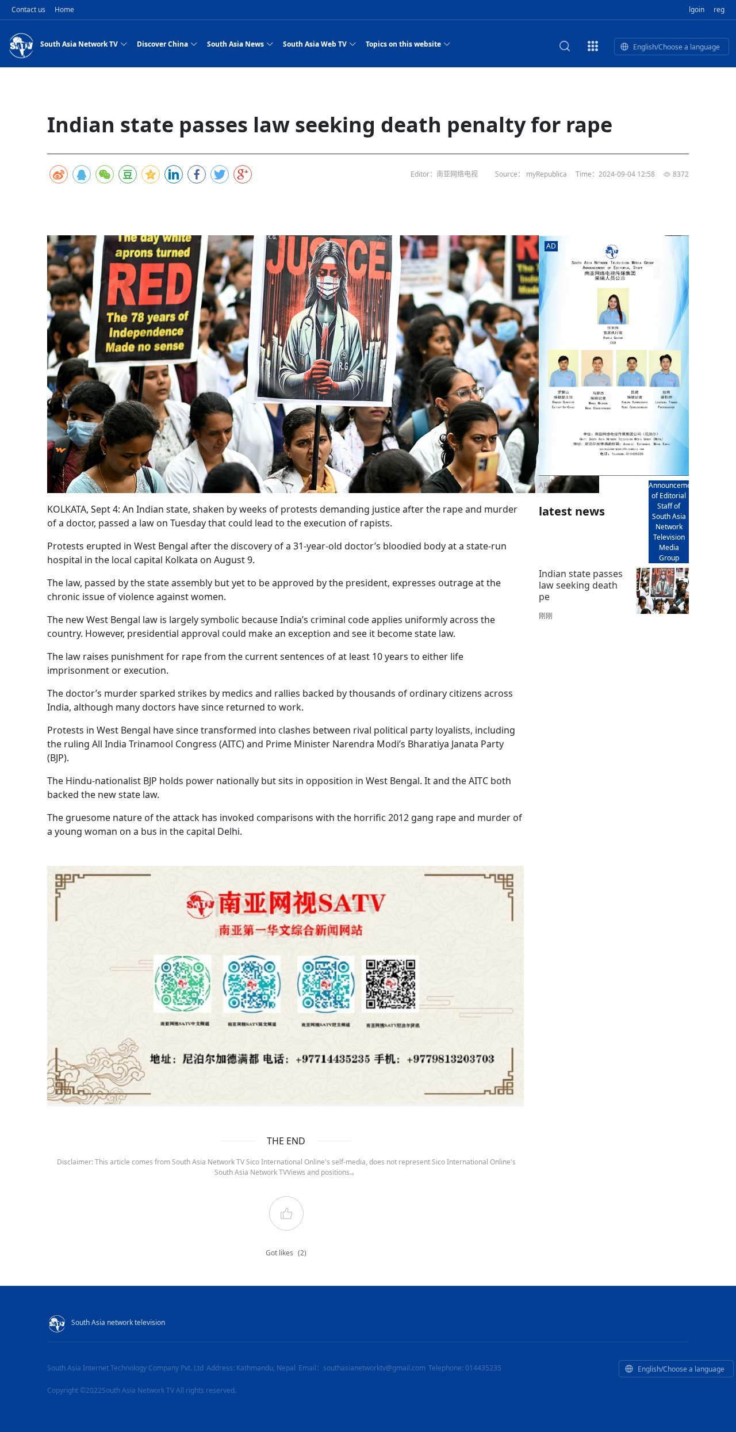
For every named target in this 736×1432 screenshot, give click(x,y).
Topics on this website (403, 44)
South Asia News (235, 44)
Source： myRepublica (531, 174)
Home (64, 9)
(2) (302, 1253)
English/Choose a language (676, 47)
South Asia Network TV (79, 44)
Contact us (28, 9)
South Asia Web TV (315, 44)
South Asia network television (118, 1322)
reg (719, 9)
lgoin (696, 9)
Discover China (162, 44)
